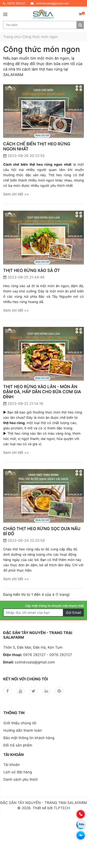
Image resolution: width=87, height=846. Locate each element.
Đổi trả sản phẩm (17, 745)
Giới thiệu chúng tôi (19, 723)
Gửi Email (73, 612)
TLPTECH (62, 808)
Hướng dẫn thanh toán (22, 730)
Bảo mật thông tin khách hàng (28, 738)
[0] (80, 14)
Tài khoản (11, 765)
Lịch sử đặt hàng (17, 772)
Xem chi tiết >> (16, 194)
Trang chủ (11, 37)
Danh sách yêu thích (20, 779)
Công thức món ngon (40, 37)
